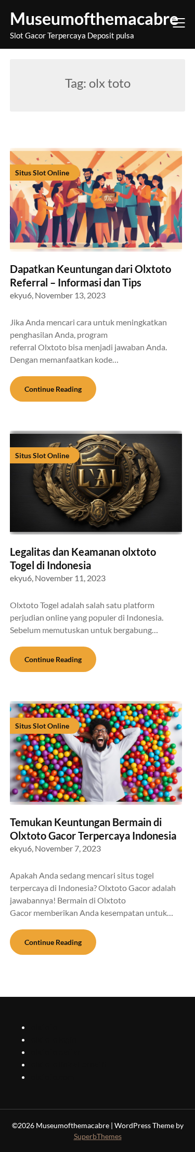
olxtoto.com (52, 1076)
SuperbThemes (98, 1136)
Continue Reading (53, 389)
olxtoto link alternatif (69, 1064)
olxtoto (44, 1027)
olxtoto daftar (56, 1052)
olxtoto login (53, 1039)
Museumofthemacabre (94, 18)
